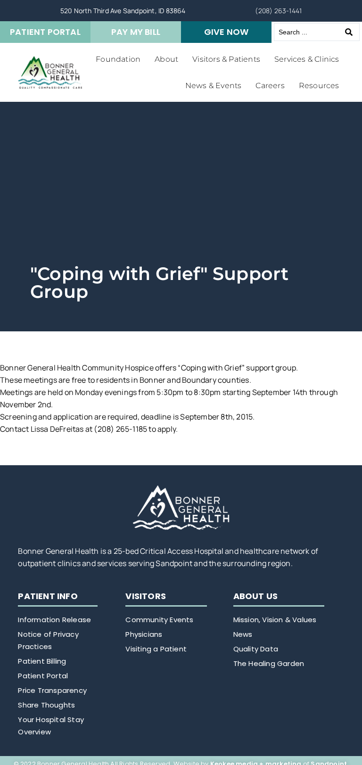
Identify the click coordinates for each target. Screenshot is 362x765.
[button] (118, 59)
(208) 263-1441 (278, 10)
